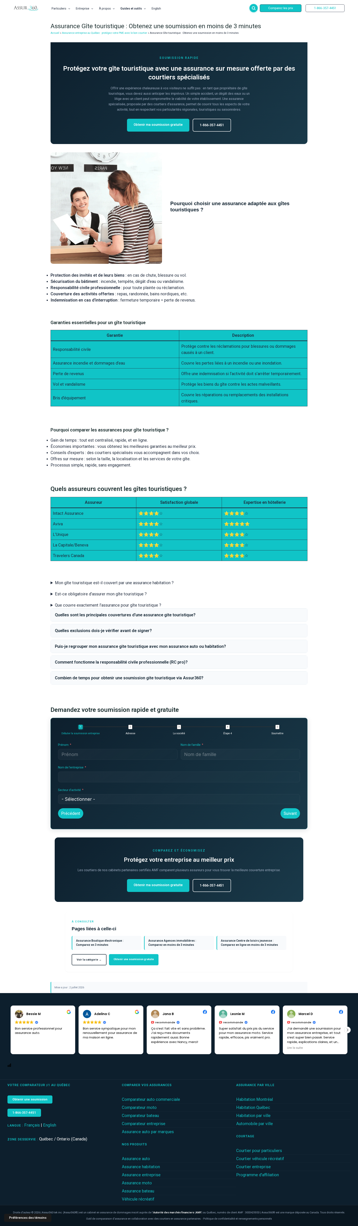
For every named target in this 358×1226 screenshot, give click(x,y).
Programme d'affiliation (257, 1174)
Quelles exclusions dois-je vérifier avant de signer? (103, 630)
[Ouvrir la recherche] (253, 8)
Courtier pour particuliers (259, 1150)
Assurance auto (136, 1158)
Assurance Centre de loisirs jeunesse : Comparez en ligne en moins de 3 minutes (249, 942)
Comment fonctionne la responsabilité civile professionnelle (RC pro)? (121, 662)
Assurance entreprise (141, 1174)
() (177, 1212)
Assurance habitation (141, 1166)
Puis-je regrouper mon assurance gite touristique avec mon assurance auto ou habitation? (140, 646)
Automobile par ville (254, 1123)
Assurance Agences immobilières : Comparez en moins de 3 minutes (172, 942)
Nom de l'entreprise (70, 767)
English (49, 1125)
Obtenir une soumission (29, 1099)
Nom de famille (191, 744)
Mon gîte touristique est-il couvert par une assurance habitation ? (114, 582)
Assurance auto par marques (148, 1131)
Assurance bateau (138, 1190)
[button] (68, 8)
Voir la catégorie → (89, 959)
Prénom (63, 744)
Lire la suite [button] (227, 1048)
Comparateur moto (139, 1107)
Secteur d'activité (69, 790)
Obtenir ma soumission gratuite (158, 125)
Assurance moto (137, 1182)
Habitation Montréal (254, 1099)
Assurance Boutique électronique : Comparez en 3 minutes (99, 942)
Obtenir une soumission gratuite (134, 959)
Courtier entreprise (253, 1166)
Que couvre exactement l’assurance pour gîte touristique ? (108, 605)
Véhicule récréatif (138, 1199)
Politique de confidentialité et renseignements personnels (237, 1218)
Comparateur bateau (140, 1115)
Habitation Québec (253, 1107)
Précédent (70, 813)
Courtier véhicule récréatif (260, 1158)
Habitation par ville (253, 1115)
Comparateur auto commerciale (151, 1099)
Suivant (290, 813)
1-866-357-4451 (212, 125)
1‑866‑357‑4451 (24, 1113)
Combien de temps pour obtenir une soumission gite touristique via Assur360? (129, 677)
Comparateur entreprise (143, 1123)
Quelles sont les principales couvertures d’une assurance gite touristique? (125, 614)
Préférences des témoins (27, 1218)
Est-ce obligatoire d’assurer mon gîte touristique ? (101, 593)
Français (32, 1125)
